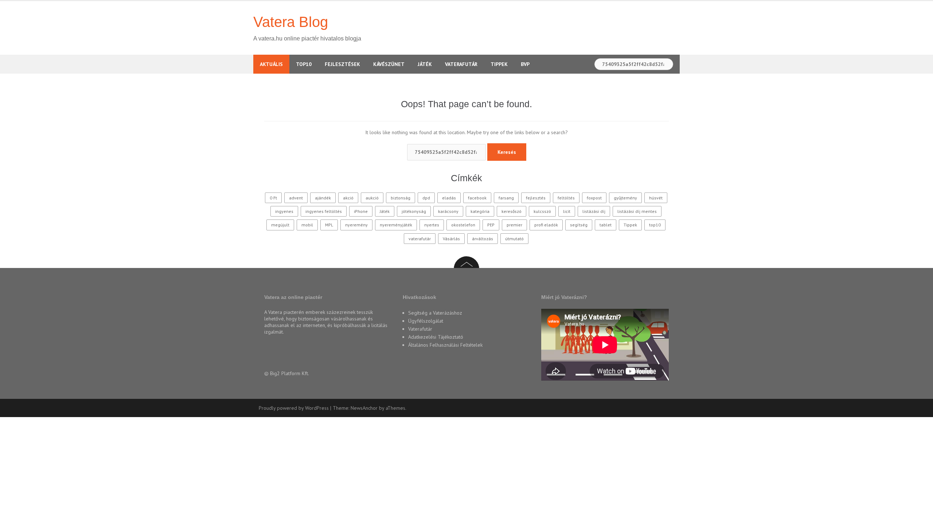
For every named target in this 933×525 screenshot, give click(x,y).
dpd (426, 198)
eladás (449, 198)
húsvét (656, 198)
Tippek (499, 64)
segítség (578, 225)
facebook (477, 198)
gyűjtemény (625, 198)
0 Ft (273, 198)
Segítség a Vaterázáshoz (435, 313)
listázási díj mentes (637, 211)
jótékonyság (414, 211)
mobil (307, 225)
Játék (425, 64)
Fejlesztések (342, 64)
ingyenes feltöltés (323, 211)
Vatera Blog (290, 22)
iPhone (361, 211)
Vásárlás (451, 238)
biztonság (400, 198)
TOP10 (304, 64)
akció (348, 198)
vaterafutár (420, 238)
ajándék (323, 198)
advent (296, 198)
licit (566, 211)
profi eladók (546, 225)
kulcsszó (542, 211)
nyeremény (356, 225)
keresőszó (511, 211)
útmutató (514, 238)
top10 (655, 225)
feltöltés (566, 198)
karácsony (448, 211)
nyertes (431, 225)
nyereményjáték (396, 225)
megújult (280, 225)
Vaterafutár (461, 64)
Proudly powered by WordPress (294, 408)
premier (514, 225)
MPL (329, 225)
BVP (525, 64)
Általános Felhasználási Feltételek (445, 345)
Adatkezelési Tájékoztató (435, 337)
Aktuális (271, 64)
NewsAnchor (364, 408)
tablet (606, 225)
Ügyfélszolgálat (425, 321)
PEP (491, 225)
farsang (506, 198)
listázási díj (593, 211)
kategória (480, 211)
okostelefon (463, 225)
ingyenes (284, 211)
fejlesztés (536, 198)
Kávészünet (389, 64)
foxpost (594, 198)
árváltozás (482, 238)
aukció (372, 198)
